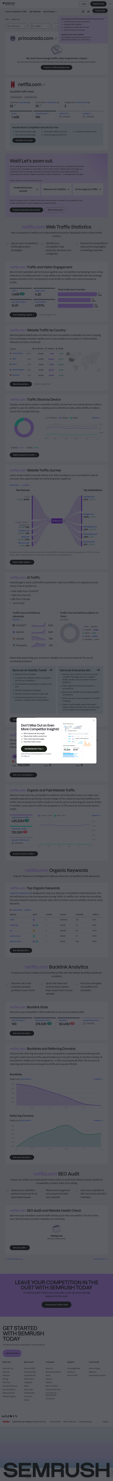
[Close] (93, 720)
